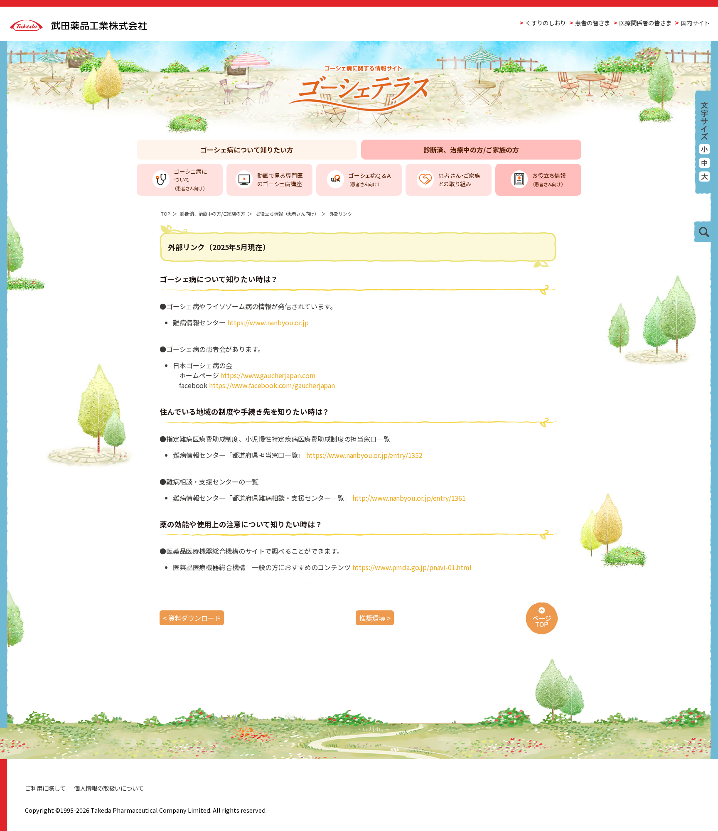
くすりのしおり (545, 22)
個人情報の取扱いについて (109, 788)
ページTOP (541, 617)
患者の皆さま (592, 22)
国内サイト (695, 22)
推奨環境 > (375, 618)
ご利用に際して (45, 788)
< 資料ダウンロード (192, 618)
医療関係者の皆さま (645, 22)
